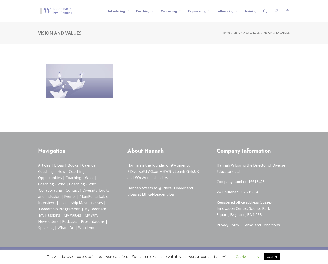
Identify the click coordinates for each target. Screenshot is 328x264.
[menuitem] (118, 11)
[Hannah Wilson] (57, 11)
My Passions (49, 215)
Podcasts (69, 221)
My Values (72, 215)
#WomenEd (180, 165)
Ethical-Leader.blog (158, 194)
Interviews (47, 202)
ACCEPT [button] (272, 257)
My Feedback (95, 208)
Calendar (89, 165)
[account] (278, 11)
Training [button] (251, 11)
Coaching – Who (51, 184)
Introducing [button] (116, 11)
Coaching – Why (82, 184)
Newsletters (48, 221)
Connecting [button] (169, 11)
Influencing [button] (225, 11)
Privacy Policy (228, 225)
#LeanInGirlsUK (185, 171)
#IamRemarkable (93, 196)
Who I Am (86, 227)
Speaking (46, 227)
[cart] (287, 11)
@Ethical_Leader (172, 188)
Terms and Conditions (261, 225)
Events (69, 196)
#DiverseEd (137, 171)
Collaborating (50, 190)
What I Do (66, 227)
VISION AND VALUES (246, 33)
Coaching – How (51, 171)
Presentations (93, 221)
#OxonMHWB (159, 171)
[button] (268, 11)
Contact (72, 190)
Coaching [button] (143, 11)
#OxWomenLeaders (151, 177)
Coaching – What (80, 177)
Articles (44, 165)
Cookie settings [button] (247, 256)
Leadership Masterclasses (81, 202)
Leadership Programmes (60, 208)
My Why (91, 215)
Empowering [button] (197, 11)
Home (226, 33)
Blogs (59, 165)
